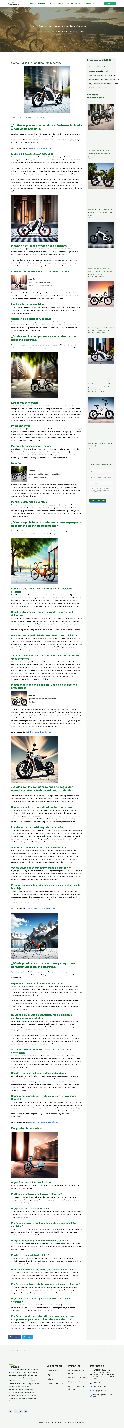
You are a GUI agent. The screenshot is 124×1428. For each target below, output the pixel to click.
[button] (46, 3)
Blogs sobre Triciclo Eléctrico (99, 88)
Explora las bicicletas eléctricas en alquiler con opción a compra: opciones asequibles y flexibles (100, 271)
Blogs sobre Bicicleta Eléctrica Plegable (102, 75)
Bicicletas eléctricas (51, 31)
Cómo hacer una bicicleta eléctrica (39, 148)
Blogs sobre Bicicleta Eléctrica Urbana (102, 67)
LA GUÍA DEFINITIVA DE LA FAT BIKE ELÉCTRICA (43, 1122)
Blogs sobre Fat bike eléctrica (99, 71)
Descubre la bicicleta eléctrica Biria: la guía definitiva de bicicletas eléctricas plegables (100, 212)
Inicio (41, 31)
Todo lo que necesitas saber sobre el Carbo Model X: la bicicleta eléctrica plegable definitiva (99, 153)
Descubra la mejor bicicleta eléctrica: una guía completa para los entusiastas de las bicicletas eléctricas (101, 386)
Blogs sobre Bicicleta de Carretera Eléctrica (104, 83)
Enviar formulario (98, 500)
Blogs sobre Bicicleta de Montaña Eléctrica (104, 79)
